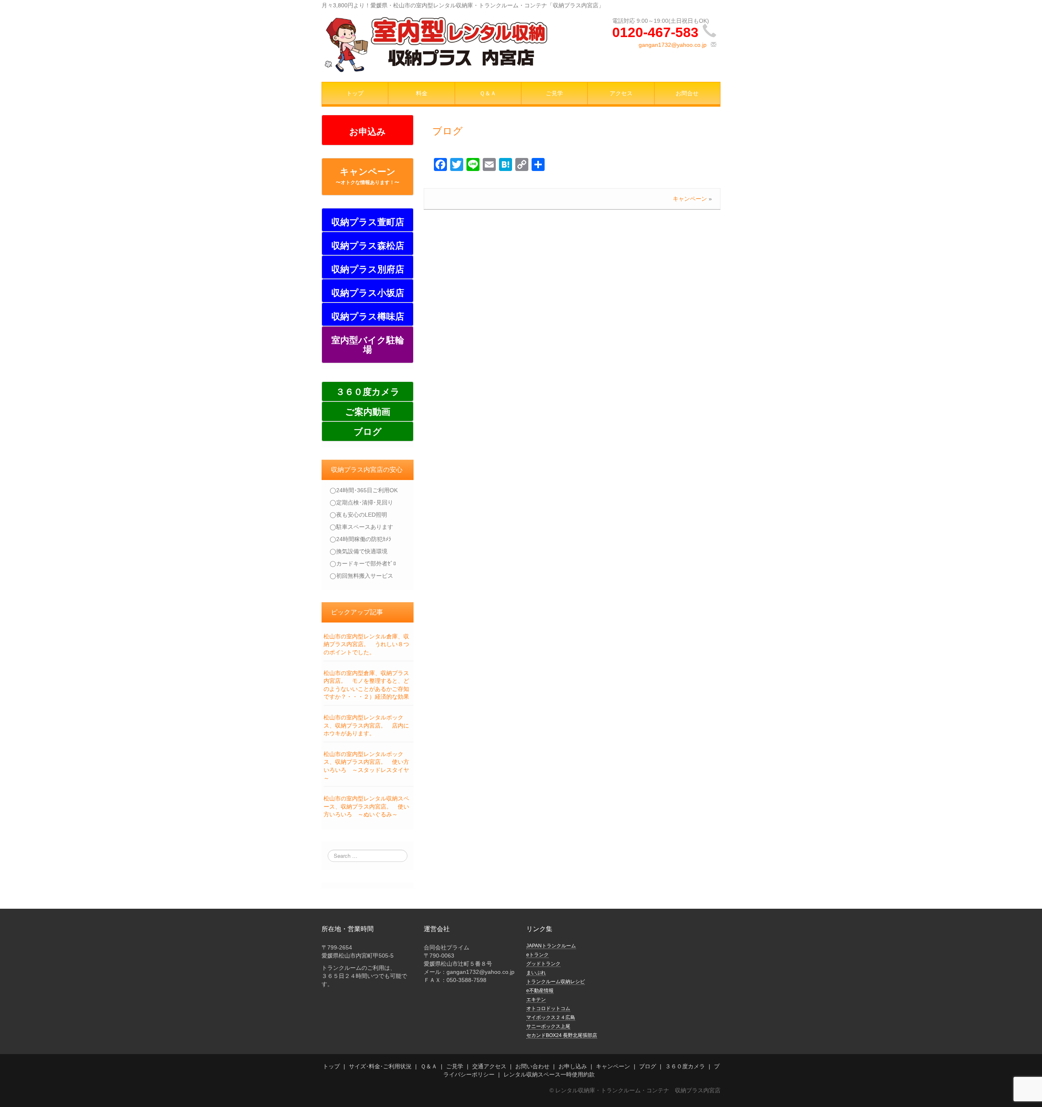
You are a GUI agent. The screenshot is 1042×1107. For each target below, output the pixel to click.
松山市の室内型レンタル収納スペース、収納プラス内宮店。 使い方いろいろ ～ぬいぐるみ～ (366, 806)
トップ (354, 93)
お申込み (367, 132)
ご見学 (554, 93)
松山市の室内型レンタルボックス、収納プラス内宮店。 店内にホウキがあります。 (366, 725)
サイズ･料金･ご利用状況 (380, 1066)
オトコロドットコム (548, 1008)
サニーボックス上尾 (548, 1026)
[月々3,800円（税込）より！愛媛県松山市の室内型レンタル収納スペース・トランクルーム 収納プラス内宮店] (436, 43)
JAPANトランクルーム (551, 946)
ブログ (447, 130)
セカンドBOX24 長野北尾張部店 (561, 1035)
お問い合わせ (532, 1066)
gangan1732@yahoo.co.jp (673, 45)
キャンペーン (367, 176)
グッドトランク (543, 964)
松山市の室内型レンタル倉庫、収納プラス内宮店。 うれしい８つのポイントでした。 (366, 644)
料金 (421, 93)
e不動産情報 (540, 990)
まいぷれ (536, 972)
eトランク (537, 955)
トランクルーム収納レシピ (555, 981)
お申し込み (572, 1066)
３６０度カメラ (685, 1066)
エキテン (536, 999)
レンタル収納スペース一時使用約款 (549, 1074)
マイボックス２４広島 (550, 1017)
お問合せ (687, 93)
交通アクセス (489, 1066)
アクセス (621, 93)
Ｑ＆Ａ (487, 93)
